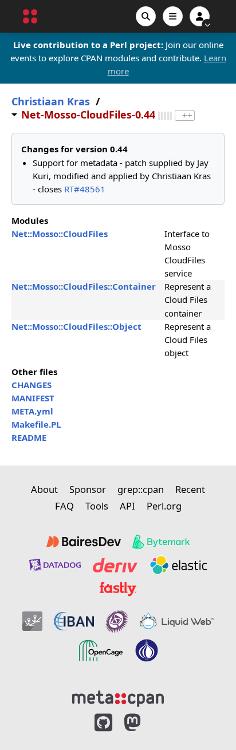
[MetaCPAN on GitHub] (103, 723)
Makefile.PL (36, 424)
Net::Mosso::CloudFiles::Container (83, 286)
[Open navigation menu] (172, 16)
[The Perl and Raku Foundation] (146, 650)
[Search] (145, 16)
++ (187, 115)
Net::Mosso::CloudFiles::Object (76, 326)
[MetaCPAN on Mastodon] (144, 723)
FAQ (64, 505)
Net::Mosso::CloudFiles (59, 233)
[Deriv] (115, 565)
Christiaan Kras (50, 101)
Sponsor (87, 489)
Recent (190, 489)
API (127, 505)
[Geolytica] (32, 621)
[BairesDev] (83, 542)
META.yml (32, 411)
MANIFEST (32, 398)
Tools (96, 505)
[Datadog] (55, 565)
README (28, 437)
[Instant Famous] (116, 621)
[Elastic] (178, 565)
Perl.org (164, 505)
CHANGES (31, 384)
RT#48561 (84, 189)
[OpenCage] (101, 650)
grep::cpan (140, 489)
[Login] (199, 16)
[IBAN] (74, 621)
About (44, 489)
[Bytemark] (161, 542)
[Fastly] (118, 589)
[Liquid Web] (177, 621)
